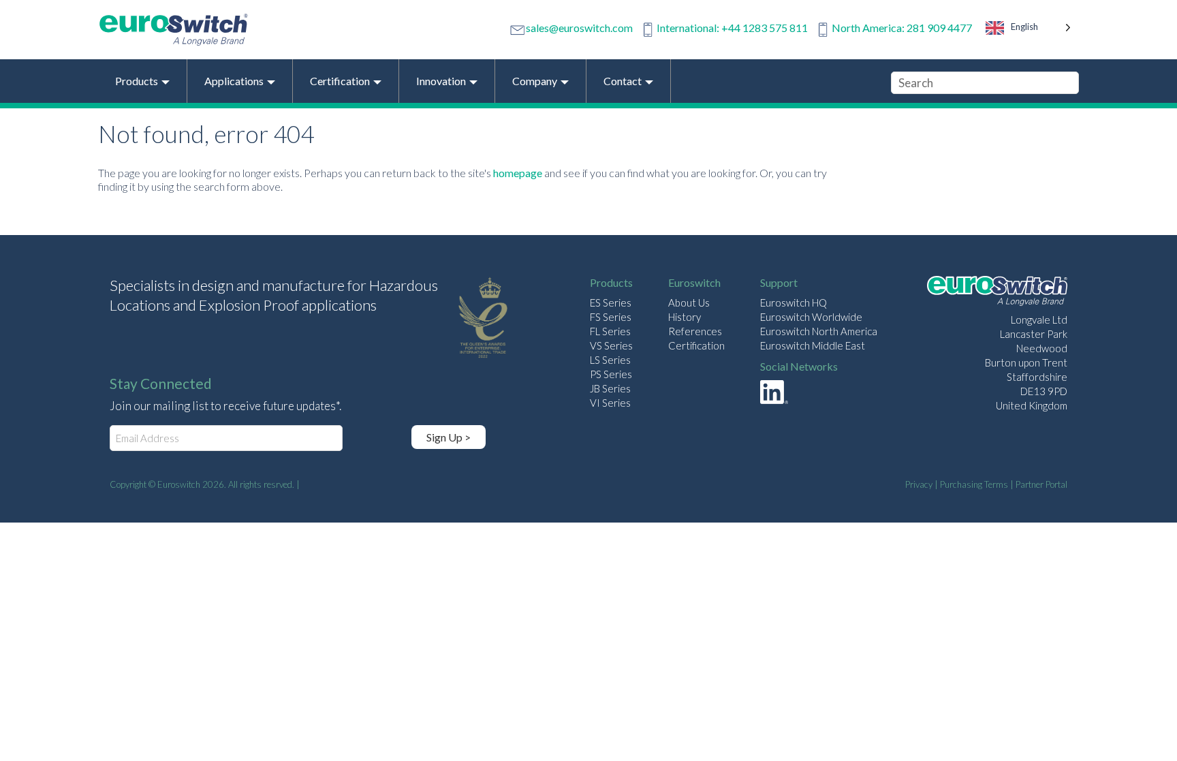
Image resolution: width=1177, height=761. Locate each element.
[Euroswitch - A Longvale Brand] (997, 292)
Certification (696, 345)
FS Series (610, 317)
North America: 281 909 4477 (902, 27)
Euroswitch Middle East (812, 345)
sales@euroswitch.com (579, 27)
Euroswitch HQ (793, 302)
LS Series (610, 360)
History (684, 317)
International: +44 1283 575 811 (732, 27)
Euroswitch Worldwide (811, 317)
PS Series (611, 374)
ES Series (610, 302)
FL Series (610, 331)
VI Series (610, 403)
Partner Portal (1041, 484)
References (695, 331)
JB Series (610, 388)
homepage (517, 172)
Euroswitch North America (818, 331)
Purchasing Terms (974, 484)
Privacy (918, 484)
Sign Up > (448, 437)
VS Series (611, 345)
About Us (689, 302)
